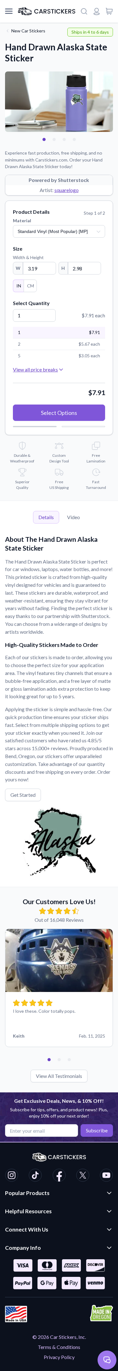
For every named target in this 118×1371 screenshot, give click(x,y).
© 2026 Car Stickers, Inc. (59, 1337)
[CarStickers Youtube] (106, 1176)
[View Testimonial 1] (49, 1060)
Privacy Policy (59, 1357)
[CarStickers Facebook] (59, 1176)
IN (18, 285)
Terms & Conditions (59, 1347)
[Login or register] (96, 11)
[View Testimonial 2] (59, 1060)
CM (30, 285)
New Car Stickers (28, 30)
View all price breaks (35, 369)
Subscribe (97, 1130)
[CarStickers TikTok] (35, 1176)
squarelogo (66, 190)
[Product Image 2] (54, 139)
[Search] (84, 11)
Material (22, 220)
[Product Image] (74, 139)
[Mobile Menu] (9, 11)
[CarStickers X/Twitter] (82, 1176)
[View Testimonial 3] (69, 1060)
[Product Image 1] (44, 139)
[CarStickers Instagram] (11, 1176)
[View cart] (109, 11)
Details (46, 517)
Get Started (23, 795)
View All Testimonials (59, 1076)
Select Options (59, 412)
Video (73, 517)
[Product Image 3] (64, 139)
